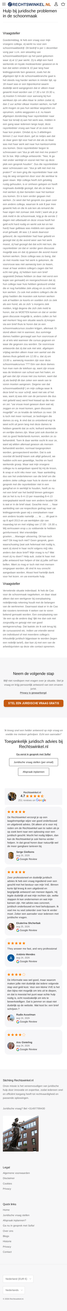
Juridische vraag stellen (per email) (33, 762)
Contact (7, 1251)
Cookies (7, 1183)
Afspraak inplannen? (14, 1220)
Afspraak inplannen (33, 771)
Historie (7, 1241)
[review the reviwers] (17, 859)
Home (6, 1209)
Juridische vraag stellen (16, 1215)
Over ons (8, 1230)
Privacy (7, 1188)
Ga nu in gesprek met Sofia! (18, 1225)
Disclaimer (9, 1178)
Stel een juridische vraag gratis (33, 703)
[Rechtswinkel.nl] (29, 4)
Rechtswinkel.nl (16, 1299)
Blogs (6, 1236)
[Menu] (4, 4)
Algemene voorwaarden (16, 1173)
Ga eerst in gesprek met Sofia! (33, 754)
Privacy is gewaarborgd (33, 692)
